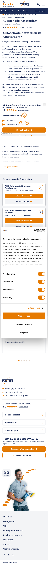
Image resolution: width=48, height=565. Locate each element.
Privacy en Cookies (12, 530)
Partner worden (10, 548)
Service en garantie (12, 535)
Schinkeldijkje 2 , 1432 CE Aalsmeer (18, 215)
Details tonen (34, 308)
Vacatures (7, 539)
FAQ (4, 526)
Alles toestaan (24, 316)
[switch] (41, 282)
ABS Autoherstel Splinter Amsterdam (18, 187)
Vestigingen (8, 521)
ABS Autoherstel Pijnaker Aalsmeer (18, 211)
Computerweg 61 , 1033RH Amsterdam (19, 190)
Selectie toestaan (24, 324)
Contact (6, 544)
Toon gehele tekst (10, 166)
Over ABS (7, 516)
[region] (24, 119)
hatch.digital (13, 562)
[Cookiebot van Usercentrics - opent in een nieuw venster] (34, 230)
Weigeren (24, 332)
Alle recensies (23, 407)
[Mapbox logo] (6, 133)
